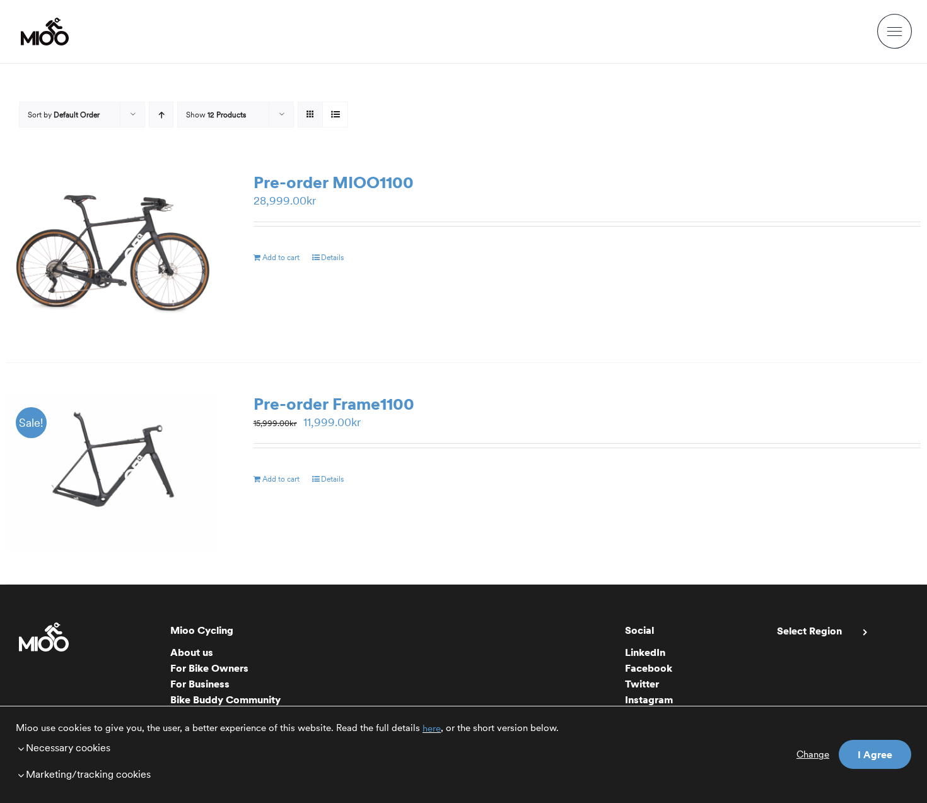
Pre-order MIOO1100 (334, 182)
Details (332, 257)
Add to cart (281, 257)
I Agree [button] (875, 754)
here (432, 728)
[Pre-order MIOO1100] (111, 252)
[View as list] (335, 114)
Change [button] (812, 754)
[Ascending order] (161, 115)
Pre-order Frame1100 (334, 403)
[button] (329, 747)
